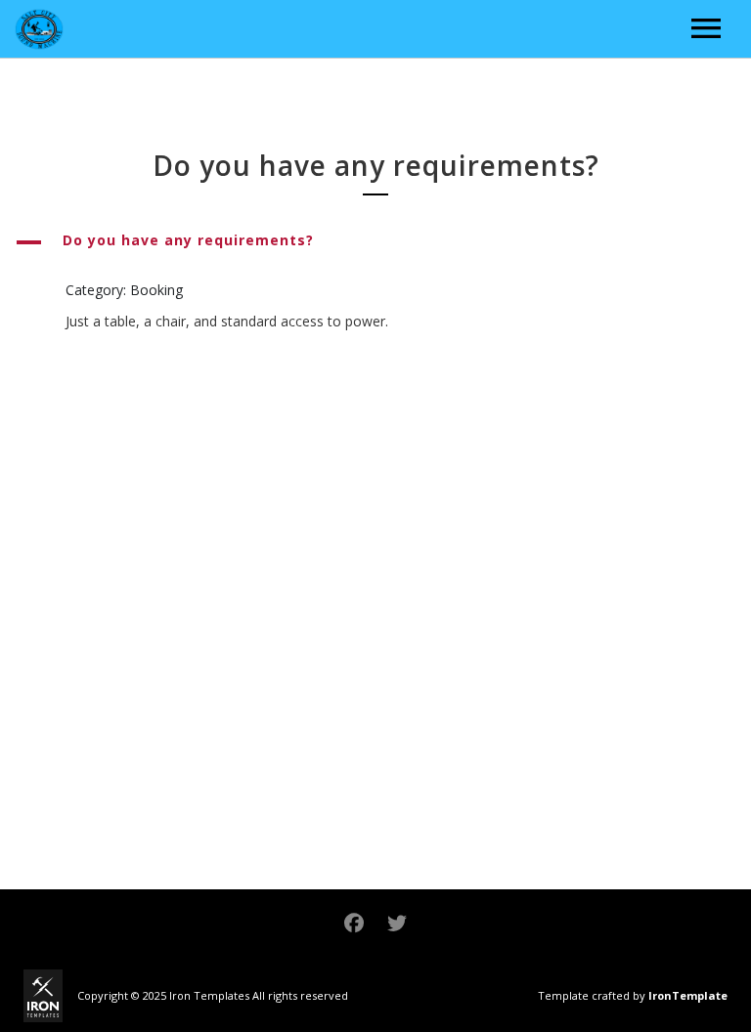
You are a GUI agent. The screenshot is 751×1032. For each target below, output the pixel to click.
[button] (375, 242)
